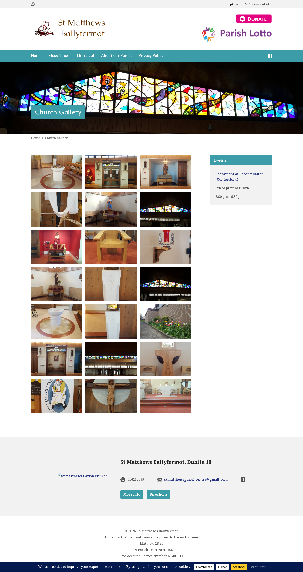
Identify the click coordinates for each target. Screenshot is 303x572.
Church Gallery (58, 112)
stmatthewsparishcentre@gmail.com (196, 480)
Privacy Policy (151, 56)
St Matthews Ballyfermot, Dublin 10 (165, 462)
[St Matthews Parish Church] (83, 476)
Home (36, 56)
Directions (158, 494)
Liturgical (85, 56)
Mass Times (59, 56)
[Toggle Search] (33, 4)
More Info (131, 494)
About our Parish (116, 56)
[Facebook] (270, 56)
